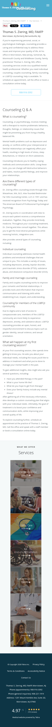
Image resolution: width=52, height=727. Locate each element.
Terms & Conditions (16, 671)
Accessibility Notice (36, 671)
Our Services (34, 21)
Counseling (7, 23)
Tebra (37, 717)
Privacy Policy (39, 664)
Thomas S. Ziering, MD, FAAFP (14, 21)
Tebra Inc (25, 664)
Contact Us (26, 677)
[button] (47, 5)
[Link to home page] (20, 5)
